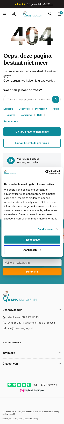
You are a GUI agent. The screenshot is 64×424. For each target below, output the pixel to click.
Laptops (8, 108)
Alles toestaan (32, 239)
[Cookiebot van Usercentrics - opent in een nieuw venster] (45, 172)
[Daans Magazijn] (20, 300)
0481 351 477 (15, 322)
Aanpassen (30, 249)
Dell (39, 115)
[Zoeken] (55, 99)
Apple (56, 108)
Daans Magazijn (15, 419)
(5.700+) (48, 4)
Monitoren (41, 108)
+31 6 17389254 (46, 322)
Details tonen (45, 229)
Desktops (24, 108)
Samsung (26, 115)
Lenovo (10, 115)
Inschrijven (32, 271)
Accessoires (10, 121)
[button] (4, 14)
